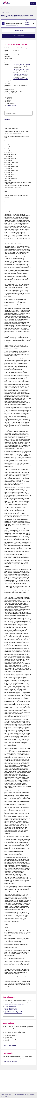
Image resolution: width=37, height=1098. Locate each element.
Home (2, 8)
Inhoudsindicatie (9, 89)
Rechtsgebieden (8, 81)
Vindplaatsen (8, 95)
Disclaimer (7, 1096)
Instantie (6, 48)
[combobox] (18, 113)
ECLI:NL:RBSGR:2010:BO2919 (21, 64)
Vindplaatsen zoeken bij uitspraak (13, 1011)
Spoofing (27, 1094)
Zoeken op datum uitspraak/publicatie (14, 1004)
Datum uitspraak (7, 51)
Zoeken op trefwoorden (10, 1006)
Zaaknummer (8, 58)
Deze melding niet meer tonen (27, 23)
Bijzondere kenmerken (7, 85)
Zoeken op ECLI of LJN (10, 1008)
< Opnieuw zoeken (18, 30)
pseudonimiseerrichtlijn (12, 25)
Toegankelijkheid (20, 1094)
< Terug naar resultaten (18, 35)
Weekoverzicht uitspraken (10, 1061)
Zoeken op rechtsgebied (10, 1009)
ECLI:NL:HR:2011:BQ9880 (20, 74)
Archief (2, 1096)
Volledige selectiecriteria (10, 1045)
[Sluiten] (33, 23)
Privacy (10, 1094)
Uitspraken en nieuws (9, 8)
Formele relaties (6, 63)
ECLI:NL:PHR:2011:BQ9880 (20, 79)
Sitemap (6, 1094)
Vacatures (32, 1094)
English (2, 1094)
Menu (32, 3)
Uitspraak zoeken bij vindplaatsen (13, 1013)
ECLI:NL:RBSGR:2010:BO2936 (21, 69)
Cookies (14, 1094)
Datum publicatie (7, 55)
